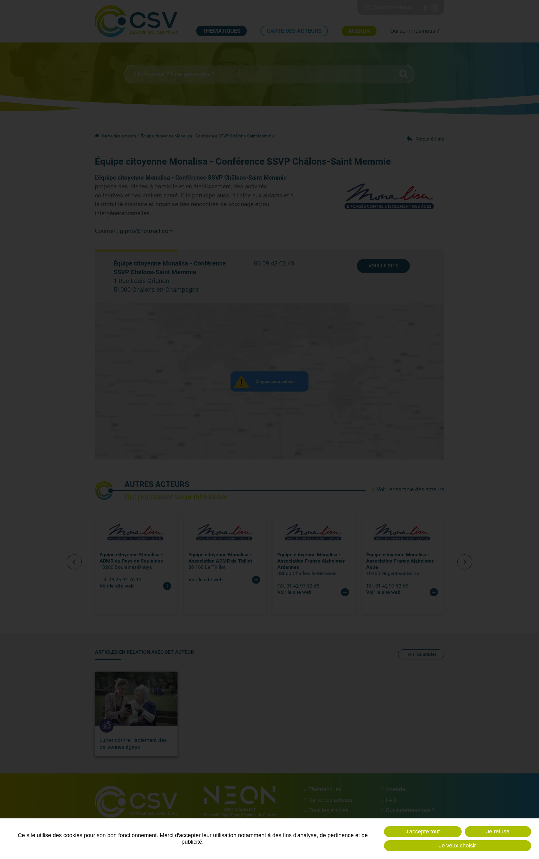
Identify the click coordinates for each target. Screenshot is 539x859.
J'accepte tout (422, 831)
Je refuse (497, 831)
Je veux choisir (457, 845)
